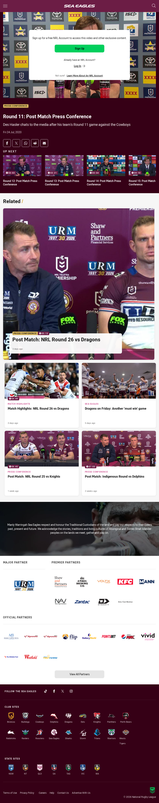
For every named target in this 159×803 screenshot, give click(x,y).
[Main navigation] (5, 6)
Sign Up (79, 48)
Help (52, 792)
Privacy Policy (27, 792)
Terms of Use (10, 792)
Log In (77, 66)
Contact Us (63, 792)
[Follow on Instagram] (71, 691)
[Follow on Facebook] (54, 691)
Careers (43, 792)
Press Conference (15, 106)
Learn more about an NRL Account (85, 75)
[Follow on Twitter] (62, 691)
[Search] (154, 5)
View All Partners (80, 674)
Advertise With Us (81, 792)
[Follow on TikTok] (45, 691)
